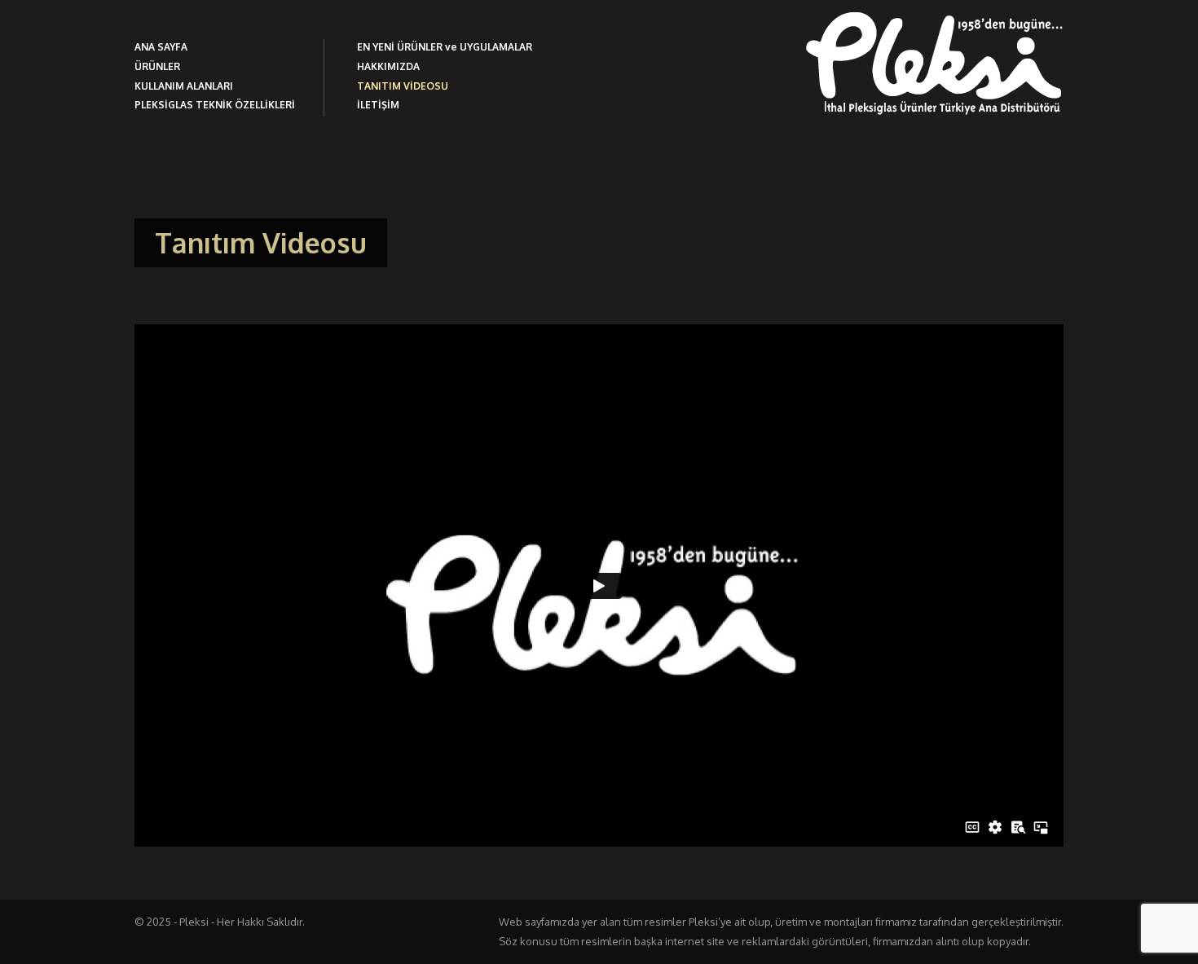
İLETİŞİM (378, 105)
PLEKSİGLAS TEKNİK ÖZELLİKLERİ (214, 105)
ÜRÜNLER (157, 66)
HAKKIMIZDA (388, 66)
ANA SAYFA (160, 47)
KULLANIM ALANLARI (183, 86)
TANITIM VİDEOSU (402, 86)
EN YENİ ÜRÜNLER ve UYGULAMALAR (444, 47)
